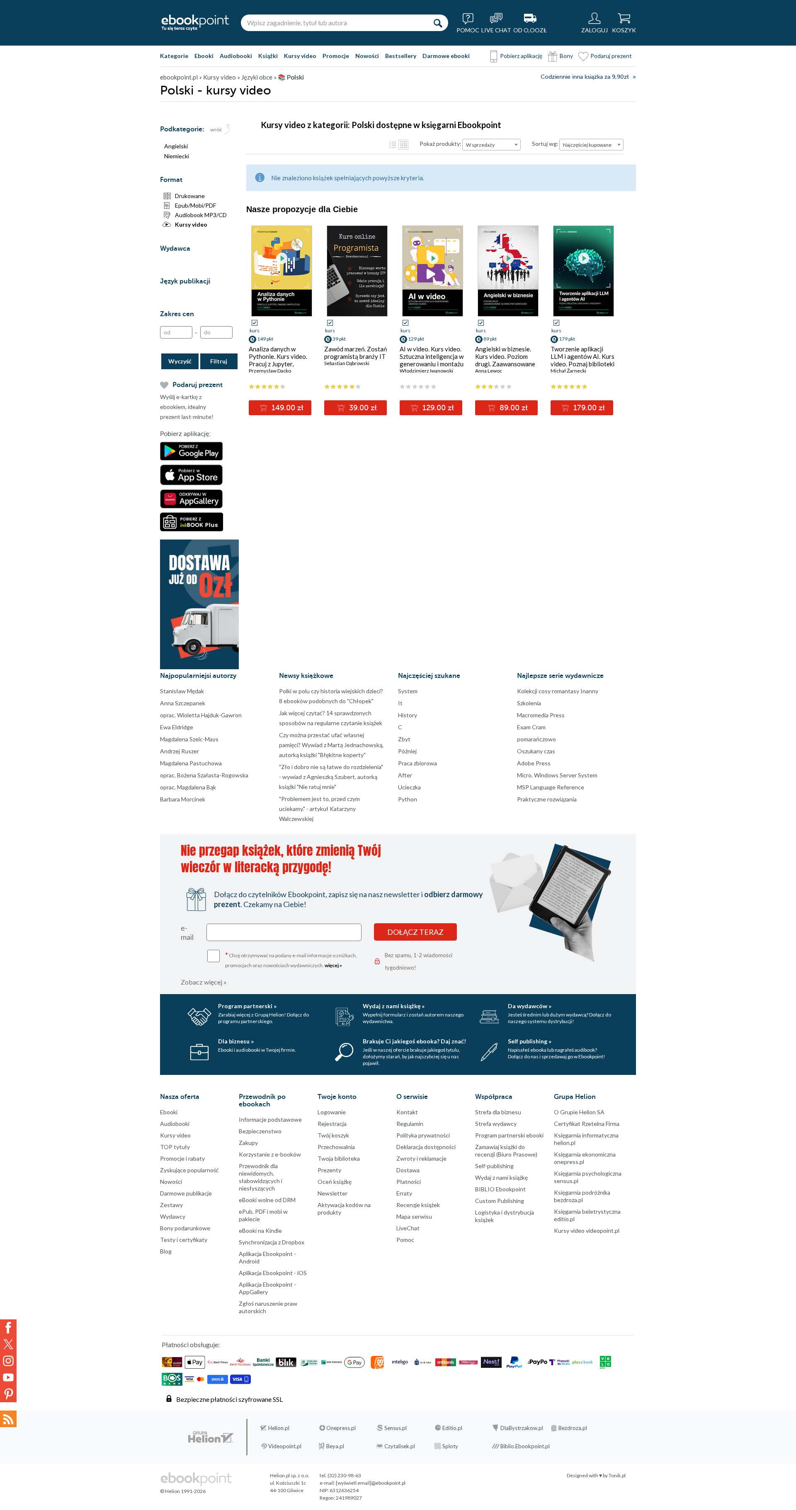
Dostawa (408, 1170)
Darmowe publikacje (186, 1193)
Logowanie (332, 1112)
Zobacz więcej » (204, 982)
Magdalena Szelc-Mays (189, 739)
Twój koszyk (333, 1135)
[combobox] (491, 144)
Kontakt (407, 1112)
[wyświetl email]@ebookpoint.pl (370, 1483)
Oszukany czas (536, 751)
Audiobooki (236, 55)
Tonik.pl (617, 1475)
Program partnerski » (247, 1005)
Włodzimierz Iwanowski (426, 371)
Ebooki (204, 55)
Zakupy (248, 1142)
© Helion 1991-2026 (183, 1491)
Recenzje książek (418, 1204)
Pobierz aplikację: (185, 434)
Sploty (450, 1446)
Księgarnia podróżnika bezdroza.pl (582, 1196)
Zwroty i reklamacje (421, 1158)
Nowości (367, 55)
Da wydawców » (529, 1005)
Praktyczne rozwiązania (547, 799)
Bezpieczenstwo (260, 1131)
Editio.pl (452, 1428)
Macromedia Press (541, 715)
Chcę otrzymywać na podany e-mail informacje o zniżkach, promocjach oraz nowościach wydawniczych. (291, 959)
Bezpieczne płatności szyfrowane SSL (229, 1399)
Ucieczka (409, 787)
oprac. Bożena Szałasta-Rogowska (204, 775)
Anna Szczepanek (182, 703)
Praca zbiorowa (417, 763)
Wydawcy (172, 1216)
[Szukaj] (437, 23)
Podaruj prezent (611, 55)
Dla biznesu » (236, 1041)
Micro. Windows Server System (557, 775)
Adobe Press (534, 763)
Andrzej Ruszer (179, 751)
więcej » (333, 965)
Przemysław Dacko (270, 371)
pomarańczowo (536, 739)
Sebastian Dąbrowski (346, 363)
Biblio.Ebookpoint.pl (525, 1446)
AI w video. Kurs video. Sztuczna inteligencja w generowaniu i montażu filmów (432, 360)
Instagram (8, 1361)
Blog (166, 1251)
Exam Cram (531, 727)
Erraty (404, 1193)
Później (407, 751)
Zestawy (171, 1204)
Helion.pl (278, 1428)
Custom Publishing (499, 1200)
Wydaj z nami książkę (501, 1177)
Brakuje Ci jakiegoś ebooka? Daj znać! (414, 1041)
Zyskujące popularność (189, 1170)
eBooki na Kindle (260, 1230)
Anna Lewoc (488, 371)
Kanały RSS (8, 1419)
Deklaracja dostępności (426, 1146)
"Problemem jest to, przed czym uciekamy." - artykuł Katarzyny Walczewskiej (319, 808)
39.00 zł (362, 408)
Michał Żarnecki (568, 371)
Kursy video (300, 55)
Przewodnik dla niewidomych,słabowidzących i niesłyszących (260, 1177)
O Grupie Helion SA (579, 1112)
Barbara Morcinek (182, 799)
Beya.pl (335, 1446)
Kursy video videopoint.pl (586, 1230)
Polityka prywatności (423, 1135)
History (407, 715)
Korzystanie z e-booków (270, 1154)
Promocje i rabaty (182, 1158)
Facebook (8, 1327)
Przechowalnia (336, 1146)
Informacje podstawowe (270, 1119)
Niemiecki (176, 156)
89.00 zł (513, 408)
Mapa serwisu (414, 1216)
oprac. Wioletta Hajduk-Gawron (201, 715)
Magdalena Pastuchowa (191, 763)
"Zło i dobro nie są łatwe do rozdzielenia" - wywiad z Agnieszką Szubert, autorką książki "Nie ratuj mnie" (331, 776)
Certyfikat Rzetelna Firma (586, 1123)
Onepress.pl (341, 1428)
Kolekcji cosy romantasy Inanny (557, 691)
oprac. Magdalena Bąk (188, 787)
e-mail (187, 932)
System (407, 691)
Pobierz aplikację (521, 55)
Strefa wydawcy (496, 1123)
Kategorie (174, 55)
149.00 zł (286, 408)
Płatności (408, 1181)
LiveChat (408, 1228)
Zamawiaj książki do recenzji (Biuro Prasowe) (506, 1150)
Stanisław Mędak (182, 691)
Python (407, 799)
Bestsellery (400, 55)
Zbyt (404, 739)
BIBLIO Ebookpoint (500, 1189)
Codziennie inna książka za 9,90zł (585, 77)
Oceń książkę (335, 1181)
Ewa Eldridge (176, 727)
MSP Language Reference (550, 787)
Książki (268, 55)
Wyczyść (180, 361)
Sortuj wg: (545, 143)
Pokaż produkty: (440, 143)
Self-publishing (494, 1165)
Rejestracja (332, 1123)
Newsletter (332, 1193)
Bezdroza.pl (572, 1428)
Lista (393, 145)
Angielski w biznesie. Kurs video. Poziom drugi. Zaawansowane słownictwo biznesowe (506, 360)
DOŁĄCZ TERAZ (415, 931)
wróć (216, 130)
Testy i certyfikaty (183, 1239)
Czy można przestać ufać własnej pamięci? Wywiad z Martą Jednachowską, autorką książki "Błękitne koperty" (331, 744)
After (405, 775)
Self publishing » (529, 1041)
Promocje (336, 55)
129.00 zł (437, 408)
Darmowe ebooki (446, 55)
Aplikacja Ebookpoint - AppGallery (267, 1288)
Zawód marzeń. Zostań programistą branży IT (355, 352)
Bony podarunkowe (185, 1228)
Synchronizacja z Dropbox (271, 1242)
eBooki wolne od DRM (267, 1199)
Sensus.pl (395, 1428)
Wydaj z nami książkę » (394, 1005)
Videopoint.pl (284, 1446)
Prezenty (329, 1170)
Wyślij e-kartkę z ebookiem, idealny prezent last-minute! (187, 406)
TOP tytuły (175, 1146)
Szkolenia (529, 703)
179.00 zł (588, 408)
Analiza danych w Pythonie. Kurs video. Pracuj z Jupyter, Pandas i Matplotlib (278, 360)
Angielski (176, 146)
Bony (566, 55)
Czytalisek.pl (399, 1446)
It (400, 703)
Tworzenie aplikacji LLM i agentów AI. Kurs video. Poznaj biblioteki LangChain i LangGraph (583, 360)
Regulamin (409, 1123)
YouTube (8, 1377)
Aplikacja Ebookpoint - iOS (273, 1272)
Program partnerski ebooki (509, 1135)
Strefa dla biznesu (498, 1112)
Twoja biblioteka (339, 1158)
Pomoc (405, 1239)
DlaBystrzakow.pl (521, 1428)
